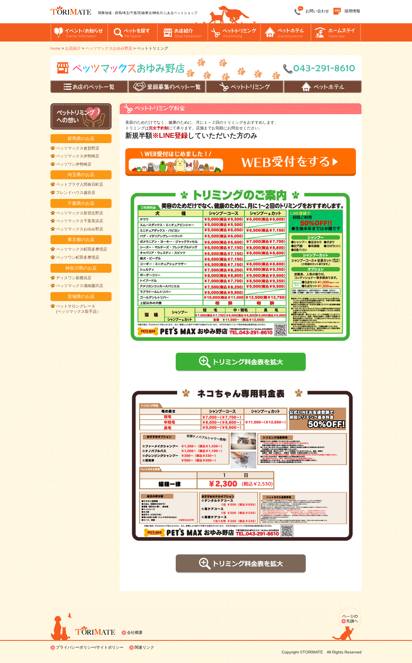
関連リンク (144, 647)
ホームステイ (336, 32)
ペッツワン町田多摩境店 (77, 257)
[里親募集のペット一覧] (167, 87)
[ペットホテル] (323, 87)
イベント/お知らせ (78, 32)
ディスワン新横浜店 (73, 278)
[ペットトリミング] (244, 87)
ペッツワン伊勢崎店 (73, 164)
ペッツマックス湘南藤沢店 (79, 285)
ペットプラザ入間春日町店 (79, 184)
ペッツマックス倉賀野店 (77, 148)
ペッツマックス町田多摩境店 (81, 249)
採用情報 (352, 11)
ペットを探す (132, 32)
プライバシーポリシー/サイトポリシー (90, 647)
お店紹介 (182, 32)
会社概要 (135, 632)
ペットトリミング (233, 32)
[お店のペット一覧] (89, 87)
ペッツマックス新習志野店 (79, 213)
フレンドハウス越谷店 (75, 192)
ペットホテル (285, 32)
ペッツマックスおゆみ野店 (79, 229)
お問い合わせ (317, 11)
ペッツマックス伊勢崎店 (77, 156)
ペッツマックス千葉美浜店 (79, 221)
